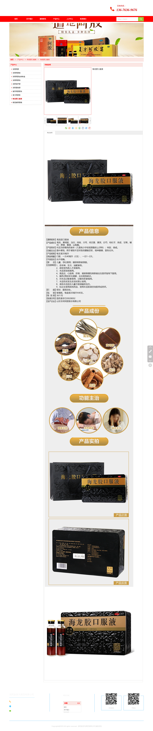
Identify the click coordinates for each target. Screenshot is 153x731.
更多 (78, 703)
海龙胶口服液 (31, 59)
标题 (66, 703)
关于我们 (66, 710)
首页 (12, 59)
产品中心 (20, 59)
